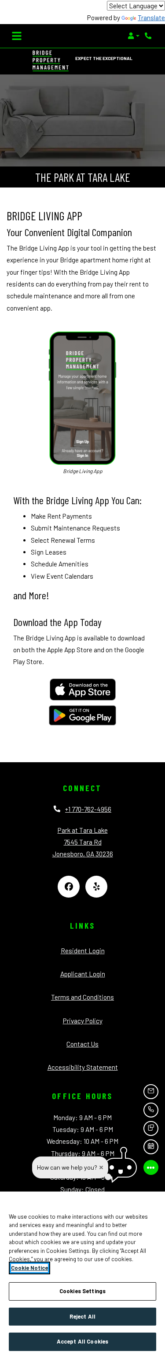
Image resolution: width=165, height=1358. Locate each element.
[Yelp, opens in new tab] (96, 887)
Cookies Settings (82, 1290)
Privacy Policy (83, 1020)
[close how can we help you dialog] (101, 1167)
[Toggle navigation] (16, 36)
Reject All (82, 1316)
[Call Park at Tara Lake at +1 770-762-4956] (149, 36)
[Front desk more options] (150, 1167)
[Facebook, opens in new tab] (69, 887)
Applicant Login (82, 973)
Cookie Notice (29, 1267)
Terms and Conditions (82, 997)
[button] (133, 36)
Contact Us (82, 1044)
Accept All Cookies (82, 1341)
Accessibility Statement (83, 1067)
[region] (82, 1275)
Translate (151, 17)
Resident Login (83, 950)
